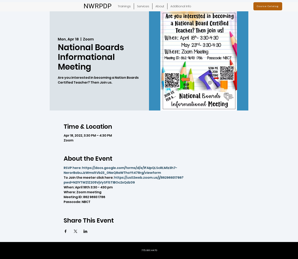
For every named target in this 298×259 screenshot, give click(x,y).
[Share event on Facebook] (66, 231)
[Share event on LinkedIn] (85, 231)
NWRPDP (97, 6)
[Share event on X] (75, 231)
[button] (143, 6)
